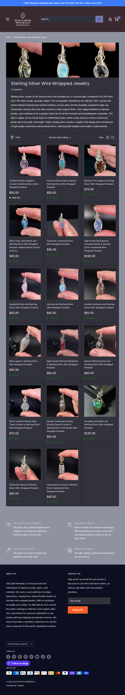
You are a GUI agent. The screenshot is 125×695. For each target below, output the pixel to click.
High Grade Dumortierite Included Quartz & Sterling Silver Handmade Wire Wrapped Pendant (97, 246)
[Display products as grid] (107, 137)
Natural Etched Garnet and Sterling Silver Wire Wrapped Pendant (98, 364)
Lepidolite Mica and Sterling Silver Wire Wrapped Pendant (23, 306)
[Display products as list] (112, 137)
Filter (18, 137)
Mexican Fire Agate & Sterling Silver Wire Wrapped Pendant (99, 182)
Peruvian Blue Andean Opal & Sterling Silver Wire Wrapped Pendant (61, 183)
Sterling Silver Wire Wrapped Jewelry (30, 37)
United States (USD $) (17, 644)
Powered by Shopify (15, 685)
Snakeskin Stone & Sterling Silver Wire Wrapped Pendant (23, 486)
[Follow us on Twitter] (14, 657)
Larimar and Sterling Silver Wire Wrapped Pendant (60, 306)
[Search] (99, 19)
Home (8, 37)
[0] (116, 19)
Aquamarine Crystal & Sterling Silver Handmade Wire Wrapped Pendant (62, 487)
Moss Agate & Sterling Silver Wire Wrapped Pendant (23, 363)
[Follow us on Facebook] (8, 657)
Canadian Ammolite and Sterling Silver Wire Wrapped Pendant (98, 424)
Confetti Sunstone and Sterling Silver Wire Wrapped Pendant (99, 306)
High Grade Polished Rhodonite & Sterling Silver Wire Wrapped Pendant (62, 364)
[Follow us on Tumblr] (49, 657)
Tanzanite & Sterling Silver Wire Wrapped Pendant (60, 242)
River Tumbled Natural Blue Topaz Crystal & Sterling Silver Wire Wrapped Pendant (24, 424)
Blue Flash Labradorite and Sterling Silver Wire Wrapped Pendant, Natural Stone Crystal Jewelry (24, 246)
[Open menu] (7, 19)
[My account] (110, 19)
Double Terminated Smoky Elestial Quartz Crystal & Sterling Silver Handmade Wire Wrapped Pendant (62, 426)
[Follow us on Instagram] (25, 657)
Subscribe (77, 610)
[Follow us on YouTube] (37, 657)
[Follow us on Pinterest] (31, 657)
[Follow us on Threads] (20, 657)
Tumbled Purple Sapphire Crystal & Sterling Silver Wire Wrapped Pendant (23, 183)
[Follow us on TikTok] (43, 657)
